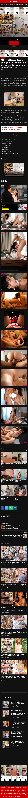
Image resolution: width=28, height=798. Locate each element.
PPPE (7, 147)
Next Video (24, 532)
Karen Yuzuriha (8, 141)
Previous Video (4, 523)
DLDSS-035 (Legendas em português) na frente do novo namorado (12, 536)
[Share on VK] (15, 508)
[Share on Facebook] (2, 508)
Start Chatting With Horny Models (23, 11)
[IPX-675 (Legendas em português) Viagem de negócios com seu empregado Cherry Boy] (3, 527)
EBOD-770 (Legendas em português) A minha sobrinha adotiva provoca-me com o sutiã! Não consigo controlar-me (13, 677)
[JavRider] (14, 2)
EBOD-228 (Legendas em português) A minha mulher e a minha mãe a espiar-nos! (12, 655)
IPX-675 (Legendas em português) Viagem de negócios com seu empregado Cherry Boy (14, 527)
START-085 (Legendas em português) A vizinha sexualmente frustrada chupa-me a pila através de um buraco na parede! (14, 632)
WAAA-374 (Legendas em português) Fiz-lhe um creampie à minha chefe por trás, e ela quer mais (13, 563)
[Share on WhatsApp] (11, 508)
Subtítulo (7, 4)
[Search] (26, 1)
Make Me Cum (13, 11)
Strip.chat (3, 12)
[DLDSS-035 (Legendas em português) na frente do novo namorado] (25, 536)
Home (2, 4)
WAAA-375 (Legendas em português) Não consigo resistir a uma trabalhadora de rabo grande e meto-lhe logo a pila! (13, 586)
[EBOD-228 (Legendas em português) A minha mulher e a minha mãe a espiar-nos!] (14, 645)
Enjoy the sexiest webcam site (4, 11)
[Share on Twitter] (6, 508)
